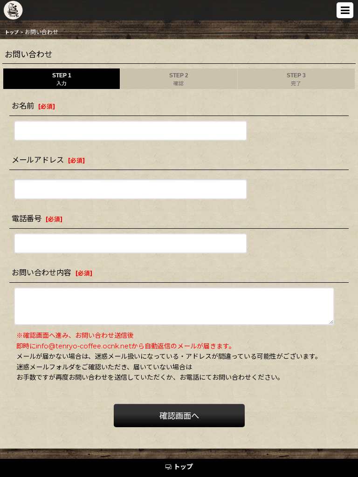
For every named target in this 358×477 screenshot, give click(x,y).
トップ (183, 467)
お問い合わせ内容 (41, 272)
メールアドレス (38, 159)
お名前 (23, 105)
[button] (345, 10)
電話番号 (26, 218)
